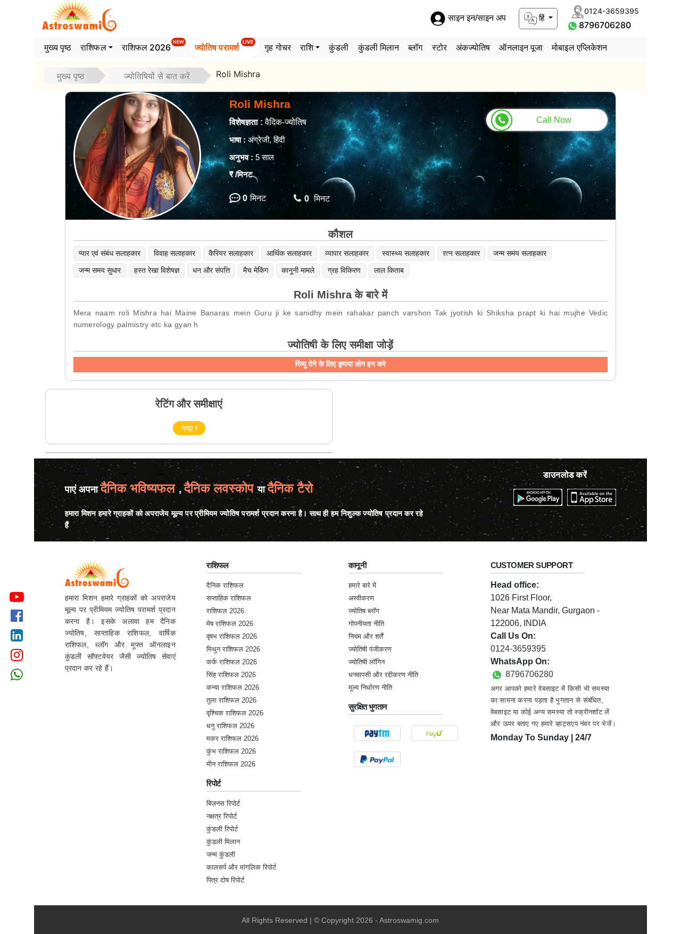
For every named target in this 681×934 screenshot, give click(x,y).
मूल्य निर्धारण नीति (370, 687)
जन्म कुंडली (220, 854)
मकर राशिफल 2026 (232, 739)
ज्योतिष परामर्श (224, 46)
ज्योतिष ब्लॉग (363, 611)
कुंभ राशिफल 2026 (231, 751)
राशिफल (93, 47)
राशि (306, 47)
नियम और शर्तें (365, 636)
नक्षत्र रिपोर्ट (221, 816)
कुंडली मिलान (379, 47)
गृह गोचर (277, 47)
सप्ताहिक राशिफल (228, 598)
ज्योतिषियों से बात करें (157, 76)
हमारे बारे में (362, 585)
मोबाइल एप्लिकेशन (579, 47)
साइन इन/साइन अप (476, 18)
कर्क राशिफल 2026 (231, 662)
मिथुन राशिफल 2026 (233, 649)
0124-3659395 (518, 648)
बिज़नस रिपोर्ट (223, 803)
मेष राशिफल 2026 (229, 624)
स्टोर (439, 47)
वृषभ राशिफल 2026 (231, 636)
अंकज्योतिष (473, 47)
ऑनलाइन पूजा (521, 47)
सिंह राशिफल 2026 (231, 675)
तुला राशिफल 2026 (231, 700)
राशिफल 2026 (153, 46)
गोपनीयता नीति (366, 624)
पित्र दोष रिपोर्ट (225, 880)
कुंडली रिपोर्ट (222, 829)
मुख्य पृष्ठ (58, 47)
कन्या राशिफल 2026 (232, 687)
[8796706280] (572, 25)
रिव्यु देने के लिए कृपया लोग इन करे (340, 364)
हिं (541, 18)
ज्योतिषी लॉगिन (366, 662)
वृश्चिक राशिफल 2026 (234, 713)
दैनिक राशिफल (225, 585)
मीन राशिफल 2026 (230, 764)
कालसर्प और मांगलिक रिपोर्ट (241, 867)
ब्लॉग (415, 47)
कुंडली (338, 47)
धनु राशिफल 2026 (230, 726)
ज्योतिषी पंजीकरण (370, 649)
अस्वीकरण (361, 598)
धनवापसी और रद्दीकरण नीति (383, 675)
